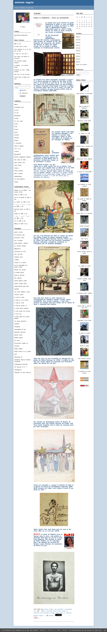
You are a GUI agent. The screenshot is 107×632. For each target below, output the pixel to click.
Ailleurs (16, 104)
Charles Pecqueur (84, 226)
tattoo (57, 612)
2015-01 (78, 61)
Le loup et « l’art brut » (21, 53)
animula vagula (24, 2)
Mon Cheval (84, 238)
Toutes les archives (81, 64)
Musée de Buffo (84, 345)
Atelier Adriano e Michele (21, 243)
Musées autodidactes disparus (22, 157)
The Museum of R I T (20, 367)
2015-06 (78, 48)
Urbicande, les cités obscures (22, 372)
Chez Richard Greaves (84, 358)
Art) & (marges (18, 240)
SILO (15, 354)
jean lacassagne (44, 612)
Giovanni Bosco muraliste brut (84, 146)
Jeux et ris (17, 148)
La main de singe (19, 297)
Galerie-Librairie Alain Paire (21, 286)
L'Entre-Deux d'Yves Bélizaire (84, 159)
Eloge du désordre (19, 275)
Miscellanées (17, 154)
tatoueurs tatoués (38, 615)
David (15, 194)
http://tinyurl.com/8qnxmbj (20, 35)
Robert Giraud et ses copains (22, 351)
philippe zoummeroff (46, 611)
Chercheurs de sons (20, 251)
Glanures (16, 137)
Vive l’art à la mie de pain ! (22, 74)
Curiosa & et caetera (20, 262)
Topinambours (18, 369)
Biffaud (16, 223)
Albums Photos (81, 80)
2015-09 (78, 39)
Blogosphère (17, 115)
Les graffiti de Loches (84, 266)
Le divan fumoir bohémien (21, 308)
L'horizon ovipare (18, 294)
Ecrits (15, 126)
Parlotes (16, 168)
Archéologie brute (19, 107)
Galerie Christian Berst (20, 283)
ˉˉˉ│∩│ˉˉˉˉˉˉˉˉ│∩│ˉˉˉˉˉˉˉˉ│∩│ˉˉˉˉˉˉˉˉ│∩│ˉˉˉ (25, 216)
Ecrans (16, 124)
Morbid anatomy (18, 337)
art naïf (16, 112)
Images (16, 140)
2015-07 (78, 45)
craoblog (16, 259)
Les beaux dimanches (20, 321)
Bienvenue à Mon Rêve (84, 120)
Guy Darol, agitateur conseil (22, 291)
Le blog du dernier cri (20, 305)
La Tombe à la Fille (84, 133)
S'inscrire (23, 90)
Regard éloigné (18, 348)
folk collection (18, 278)
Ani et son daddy (19, 197)
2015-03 (78, 56)
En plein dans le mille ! (20, 46)
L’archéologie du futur (20, 329)
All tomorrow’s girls (19, 235)
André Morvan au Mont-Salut (84, 93)
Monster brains (18, 335)
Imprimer (50, 615)
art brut (16, 110)
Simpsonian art (18, 357)
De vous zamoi (18, 121)
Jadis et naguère (19, 146)
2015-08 (78, 42)
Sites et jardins (18, 173)
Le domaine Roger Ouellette (84, 293)
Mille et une (17, 43)
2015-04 (78, 53)
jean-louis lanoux (18, 209)
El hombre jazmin (19, 272)
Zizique (16, 181)
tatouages (52, 612)
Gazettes (16, 135)
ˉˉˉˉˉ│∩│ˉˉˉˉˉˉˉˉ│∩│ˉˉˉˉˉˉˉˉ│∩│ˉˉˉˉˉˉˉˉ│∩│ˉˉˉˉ (25, 204)
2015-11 (78, 37)
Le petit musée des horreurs (22, 311)
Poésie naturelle (18, 170)
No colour (17, 340)
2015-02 (78, 59)
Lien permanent (59, 609)
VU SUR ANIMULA (19, 179)
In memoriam (17, 143)
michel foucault (57, 611)
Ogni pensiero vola (19, 162)
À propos (22, 26)
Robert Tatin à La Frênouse (84, 213)
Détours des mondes (20, 269)
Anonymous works (19, 237)
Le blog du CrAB (19, 302)
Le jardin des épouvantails (84, 171)
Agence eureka (18, 232)
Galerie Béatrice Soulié (20, 280)
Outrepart (16, 346)
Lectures (16, 151)
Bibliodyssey (17, 248)
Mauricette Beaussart (20, 332)
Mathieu (16, 190)
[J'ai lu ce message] (105, 630)
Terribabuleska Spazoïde (20, 364)
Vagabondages (18, 176)
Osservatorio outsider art (21, 343)
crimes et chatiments (65, 612)
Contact (16, 118)
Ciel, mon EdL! (18, 254)
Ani (15, 221)
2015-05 (78, 50)
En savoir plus (97, 630)
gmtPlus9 (16, 289)
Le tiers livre (17, 314)
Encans (16, 129)
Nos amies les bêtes (20, 159)
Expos (16, 132)
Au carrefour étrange (20, 246)
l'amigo (16, 213)
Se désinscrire (24, 93)
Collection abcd (18, 257)
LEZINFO (16, 323)
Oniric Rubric (17, 165)
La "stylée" (17, 202)
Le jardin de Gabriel (84, 333)
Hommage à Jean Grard (84, 320)
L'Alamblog (17, 326)
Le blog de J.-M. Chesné (21, 300)
